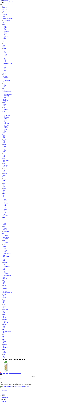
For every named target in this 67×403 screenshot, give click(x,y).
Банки (2, 6)
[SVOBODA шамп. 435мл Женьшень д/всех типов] (5, 371)
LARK (4, 136)
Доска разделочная (5, 238)
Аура (5, 30)
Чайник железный (5, 288)
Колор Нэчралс (6, 127)
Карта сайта (3, 394)
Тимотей (5, 54)
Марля (4, 226)
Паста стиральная (5, 213)
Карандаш (5, 57)
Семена (2, 220)
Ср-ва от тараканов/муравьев (7, 98)
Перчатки (4, 264)
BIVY (3, 337)
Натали (4, 43)
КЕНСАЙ (4, 300)
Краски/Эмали (5, 222)
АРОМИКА (5, 207)
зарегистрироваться (5, 0)
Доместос (4, 312)
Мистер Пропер (5, 319)
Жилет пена (5, 66)
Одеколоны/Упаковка (7, 80)
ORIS (3, 296)
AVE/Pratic (5, 209)
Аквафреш (4, 84)
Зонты (4, 16)
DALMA (5, 202)
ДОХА (5, 28)
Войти (1, 0)
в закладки (1, 377)
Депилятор (4, 104)
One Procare (4, 341)
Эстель (5, 131)
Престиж (5, 129)
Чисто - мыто (4, 302)
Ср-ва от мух (6, 97)
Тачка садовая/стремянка (7, 121)
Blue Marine (5, 25)
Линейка (5, 249)
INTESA (4, 339)
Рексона (5, 53)
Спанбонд (4, 280)
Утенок (4, 332)
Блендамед (4, 85)
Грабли (5, 272)
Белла (3, 42)
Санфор (4, 325)
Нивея (5, 32)
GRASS (4, 181)
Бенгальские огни (5, 173)
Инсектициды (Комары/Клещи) (5, 92)
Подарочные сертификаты (5, 397)
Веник (4, 236)
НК (3, 153)
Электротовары (5, 291)
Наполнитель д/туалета (6, 231)
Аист (3, 191)
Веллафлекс (4, 112)
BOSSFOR (4, 179)
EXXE (4, 140)
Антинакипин (4, 306)
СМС (2, 176)
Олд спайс (5, 33)
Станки (5, 70)
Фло (3, 218)
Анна (3, 41)
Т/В (4, 72)
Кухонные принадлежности (6, 256)
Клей (5, 248)
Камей (4, 151)
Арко (5, 65)
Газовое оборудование (7, 266)
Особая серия (4, 350)
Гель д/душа (4, 24)
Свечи (4, 277)
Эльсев (4, 357)
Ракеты (4, 174)
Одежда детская (5, 164)
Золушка (5, 211)
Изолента (4, 244)
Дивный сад (4, 144)
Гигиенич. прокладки (4, 38)
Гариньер (4, 103)
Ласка (3, 195)
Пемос (4, 214)
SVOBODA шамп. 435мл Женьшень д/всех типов (15, 373)
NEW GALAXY (5, 168)
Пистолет (5, 120)
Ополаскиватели (5, 198)
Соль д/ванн (4, 79)
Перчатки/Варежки (5, 165)
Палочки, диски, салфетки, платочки (7, 63)
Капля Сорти (4, 314)
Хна (4, 130)
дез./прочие (5, 55)
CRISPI (4, 81)
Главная (1, 373)
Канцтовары (4, 246)
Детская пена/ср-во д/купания (8, 37)
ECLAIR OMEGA (6, 125)
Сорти (4, 217)
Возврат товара (3, 393)
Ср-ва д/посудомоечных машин (7, 331)
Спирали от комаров (5, 100)
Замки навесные (6, 242)
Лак (4, 58)
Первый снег (4, 188)
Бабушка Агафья (6, 36)
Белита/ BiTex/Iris (6, 31)
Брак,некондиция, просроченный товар (7, 292)
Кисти (5, 116)
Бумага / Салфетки (5, 76)
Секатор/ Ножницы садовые (7, 275)
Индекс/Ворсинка (5, 194)
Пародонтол (4, 89)
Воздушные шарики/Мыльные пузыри (7, 91)
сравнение (1, 378)
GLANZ (5, 204)
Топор (5, 122)
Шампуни (3, 336)
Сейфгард (4, 156)
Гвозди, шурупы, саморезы (6, 237)
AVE (3, 189)
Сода (3, 329)
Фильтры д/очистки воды (6, 286)
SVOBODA (7, 373)
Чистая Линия (4, 355)
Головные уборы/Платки (6, 160)
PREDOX (4, 183)
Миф (3, 197)
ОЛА (3, 44)
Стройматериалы (4, 221)
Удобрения (3, 232)
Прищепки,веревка (5, 267)
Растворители (4, 224)
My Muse (5, 27)
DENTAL (4, 83)
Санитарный (4, 324)
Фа (4, 34)
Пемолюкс (4, 320)
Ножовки (5, 118)
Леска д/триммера (6, 273)
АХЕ (5, 50)
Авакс (4, 142)
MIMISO (4, 47)
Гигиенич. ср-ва (3, 46)
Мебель (4, 260)
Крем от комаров (5, 99)
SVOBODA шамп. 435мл (10, 386)
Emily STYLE (4, 39)
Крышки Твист (5, 7)
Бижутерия (4, 48)
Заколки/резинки (5, 15)
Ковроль (4, 315)
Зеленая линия (5, 344)
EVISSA (4, 135)
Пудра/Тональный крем (7, 60)
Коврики (4, 255)
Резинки (5, 251)
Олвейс (4, 45)
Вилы (5, 271)
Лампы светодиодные (7, 258)
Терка (3, 283)
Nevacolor (5, 126)
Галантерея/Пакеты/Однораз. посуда (6, 13)
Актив (4, 186)
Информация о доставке (4, 390)
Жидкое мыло (4, 146)
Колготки (4, 161)
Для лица (4, 105)
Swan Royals (4, 297)
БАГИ (4, 307)
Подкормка (4, 78)
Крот (3, 316)
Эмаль (5, 223)
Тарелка (4, 282)
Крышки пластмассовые (6, 8)
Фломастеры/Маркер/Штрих (7, 253)
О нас (2, 389)
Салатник (4, 276)
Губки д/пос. (4, 74)
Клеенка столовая (5, 254)
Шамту (4, 356)
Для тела (4, 107)
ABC (5, 199)
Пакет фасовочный (6, 21)
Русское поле (4, 352)
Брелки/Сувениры (5, 14)
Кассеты (5, 67)
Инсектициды (4, 93)
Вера (3, 187)
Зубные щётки (3, 90)
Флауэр (4, 171)
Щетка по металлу (6, 123)
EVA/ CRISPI (6, 203)
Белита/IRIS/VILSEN (5, 347)
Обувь (4, 163)
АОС (3, 305)
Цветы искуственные (4, 9)
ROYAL (4, 141)
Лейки (4, 259)
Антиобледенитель (6, 235)
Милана (5, 29)
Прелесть (4, 132)
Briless (5, 201)
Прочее (5, 149)
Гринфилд (4, 299)
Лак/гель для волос (4, 111)
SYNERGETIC (5, 139)
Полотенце (4, 227)
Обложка (5, 250)
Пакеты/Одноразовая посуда (6, 20)
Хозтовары (3, 233)
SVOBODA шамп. (5, 386)
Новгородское (4, 154)
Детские (4, 193)
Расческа (4, 269)
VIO (4, 148)
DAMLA (4, 180)
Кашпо (4, 102)
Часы (3, 22)
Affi (3, 178)
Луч (3, 196)
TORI (3, 185)
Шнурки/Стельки (5, 166)
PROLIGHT (5, 205)
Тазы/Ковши (4, 281)
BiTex (3, 346)
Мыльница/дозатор (5, 262)
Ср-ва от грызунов (6, 95)
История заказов (4, 401)
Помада (5, 59)
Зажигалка (4, 239)
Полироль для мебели (5, 322)
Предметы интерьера (5, 215)
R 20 (3, 11)
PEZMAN (4, 137)
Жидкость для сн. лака (5, 62)
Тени (5, 61)
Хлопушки (4, 175)
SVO (3, 184)
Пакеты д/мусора (5, 263)
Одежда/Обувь (3, 158)
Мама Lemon (4, 317)
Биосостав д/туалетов (5, 309)
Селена (4, 327)
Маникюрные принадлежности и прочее (8, 18)
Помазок (5, 69)
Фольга (4, 287)
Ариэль (4, 192)
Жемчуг (4, 86)
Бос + (3, 310)
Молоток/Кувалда (6, 117)
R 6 (3, 12)
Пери (3, 40)
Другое (2, 75)
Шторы (4, 230)
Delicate (5, 26)
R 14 (3, 10)
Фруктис (4, 354)
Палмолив (4, 155)
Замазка (4, 240)
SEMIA (5, 206)
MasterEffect (4, 295)
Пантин (4, 351)
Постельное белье (5, 228)
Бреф (3, 311)
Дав (4, 51)
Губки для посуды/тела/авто (5, 73)
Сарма (4, 216)
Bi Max (4, 190)
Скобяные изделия (5, 278)
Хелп (5, 150)
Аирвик (4, 169)
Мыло (2, 134)
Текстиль (3, 225)
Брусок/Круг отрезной (7, 115)
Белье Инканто (5, 159)
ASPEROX (4, 294)
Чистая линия (6, 109)
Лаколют (4, 88)
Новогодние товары (5, 77)
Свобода (4, 353)
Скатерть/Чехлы (5, 229)
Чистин (4, 335)
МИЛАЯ (4, 301)
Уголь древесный (5, 285)
